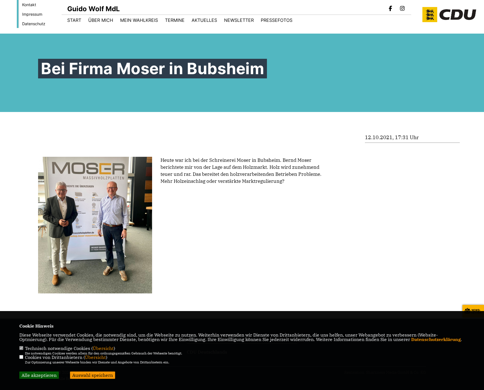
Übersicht (103, 348)
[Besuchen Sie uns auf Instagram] (402, 8)
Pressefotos (276, 20)
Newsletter (239, 20)
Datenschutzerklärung (436, 339)
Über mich (100, 20)
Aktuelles (204, 20)
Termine (175, 20)
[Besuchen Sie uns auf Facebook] (390, 8)
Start (74, 20)
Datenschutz (33, 23)
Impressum (32, 14)
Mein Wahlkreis (139, 20)
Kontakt (29, 4)
